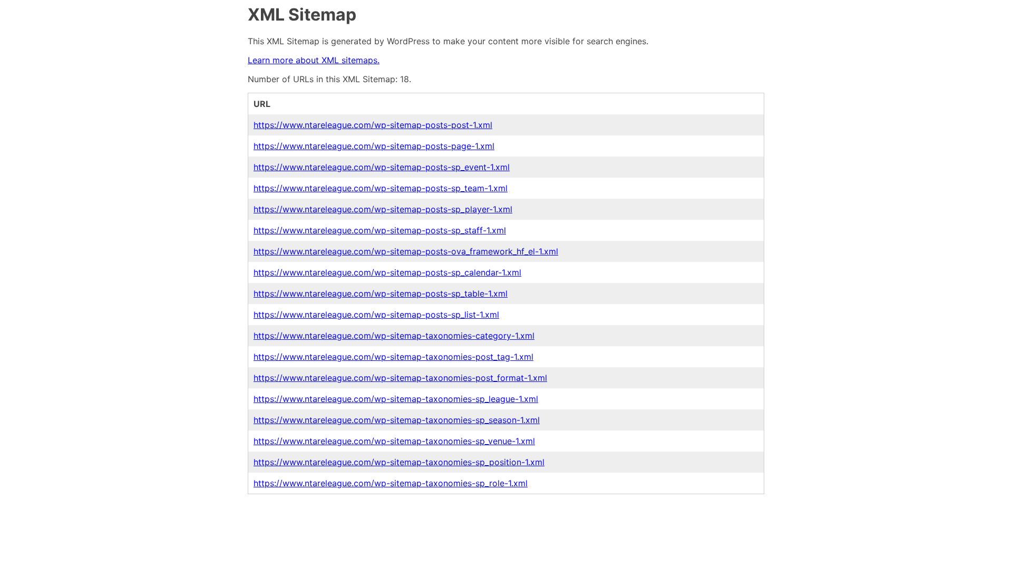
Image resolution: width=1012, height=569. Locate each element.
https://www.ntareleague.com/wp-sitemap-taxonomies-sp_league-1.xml (396, 399)
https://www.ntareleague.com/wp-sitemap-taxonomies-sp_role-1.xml (391, 483)
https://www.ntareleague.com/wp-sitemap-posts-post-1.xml (373, 125)
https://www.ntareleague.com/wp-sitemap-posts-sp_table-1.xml (381, 293)
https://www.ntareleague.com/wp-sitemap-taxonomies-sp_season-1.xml (397, 420)
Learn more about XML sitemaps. (314, 60)
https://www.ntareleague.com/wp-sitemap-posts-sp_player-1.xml (383, 209)
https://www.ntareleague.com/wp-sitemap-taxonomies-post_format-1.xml (400, 377)
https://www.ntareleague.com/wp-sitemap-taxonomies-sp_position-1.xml (399, 462)
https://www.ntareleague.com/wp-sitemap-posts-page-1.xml (374, 146)
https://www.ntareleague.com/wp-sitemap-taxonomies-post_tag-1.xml (393, 356)
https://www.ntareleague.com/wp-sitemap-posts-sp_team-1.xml (381, 188)
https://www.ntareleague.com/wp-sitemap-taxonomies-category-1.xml (394, 335)
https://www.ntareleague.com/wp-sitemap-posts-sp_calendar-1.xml (387, 272)
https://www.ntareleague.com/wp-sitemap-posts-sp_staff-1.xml (380, 230)
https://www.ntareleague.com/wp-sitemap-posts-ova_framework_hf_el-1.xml (406, 251)
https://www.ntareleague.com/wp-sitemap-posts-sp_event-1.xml (382, 167)
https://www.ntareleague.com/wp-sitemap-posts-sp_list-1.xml (376, 314)
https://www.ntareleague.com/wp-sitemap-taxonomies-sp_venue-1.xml (394, 441)
